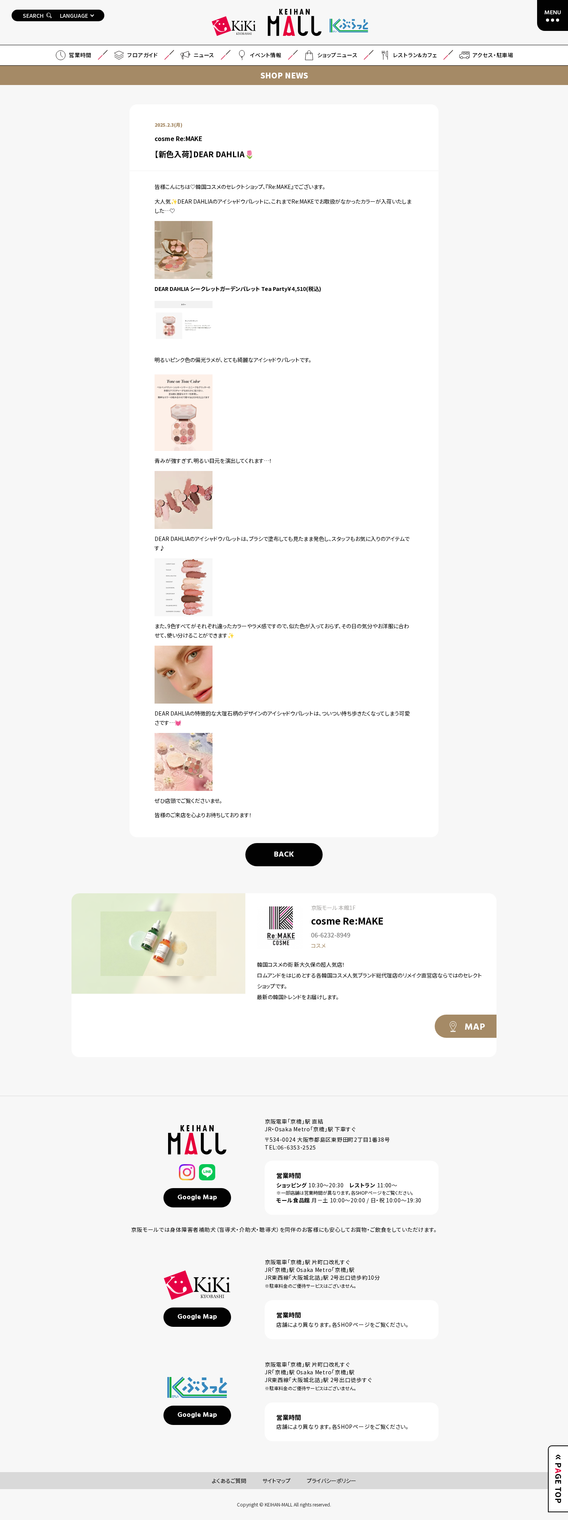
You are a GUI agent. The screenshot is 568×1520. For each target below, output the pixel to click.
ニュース (204, 55)
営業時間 (80, 55)
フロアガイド (142, 55)
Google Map (197, 1197)
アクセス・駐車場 (493, 55)
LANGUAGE (74, 15)
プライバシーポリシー (331, 1480)
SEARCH (33, 15)
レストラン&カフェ (415, 55)
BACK (284, 854)
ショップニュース (337, 55)
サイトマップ (276, 1480)
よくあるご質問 (229, 1480)
